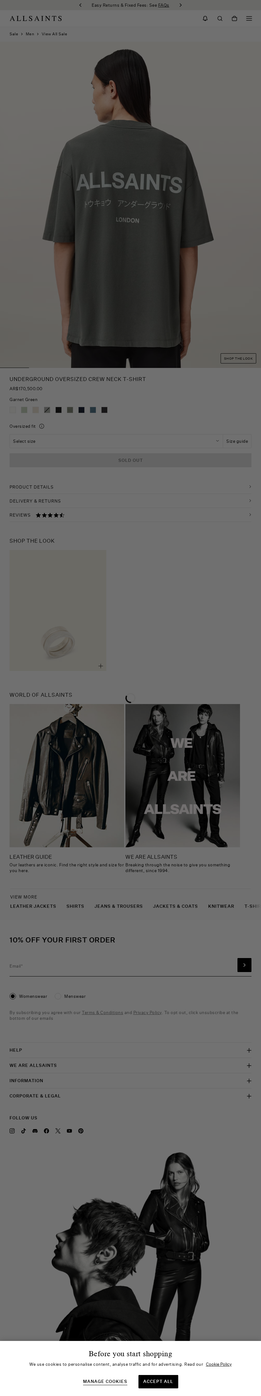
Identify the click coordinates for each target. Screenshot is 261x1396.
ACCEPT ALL (158, 1381)
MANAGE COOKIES (105, 1381)
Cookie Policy (219, 1364)
